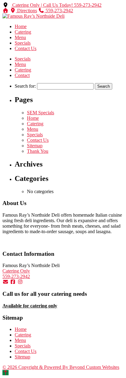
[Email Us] (5, 281)
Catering (23, 32)
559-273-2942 (16, 276)
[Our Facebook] (13, 281)
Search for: (25, 86)
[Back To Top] (5, 372)
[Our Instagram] (20, 281)
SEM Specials (40, 112)
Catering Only (16, 270)
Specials (23, 43)
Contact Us (25, 48)
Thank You (37, 151)
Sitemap (35, 145)
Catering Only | (27, 5)
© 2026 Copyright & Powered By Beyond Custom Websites (60, 367)
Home (21, 26)
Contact (22, 75)
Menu (20, 37)
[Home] (5, 10)
